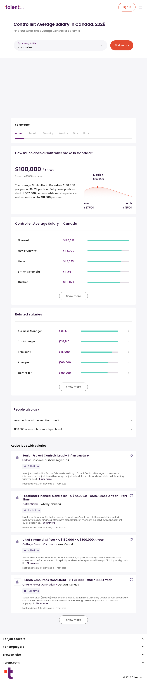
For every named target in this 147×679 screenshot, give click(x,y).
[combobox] (58, 47)
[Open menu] (140, 7)
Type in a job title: (27, 43)
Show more (45, 479)
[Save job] (131, 455)
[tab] (19, 135)
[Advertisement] (73, 86)
